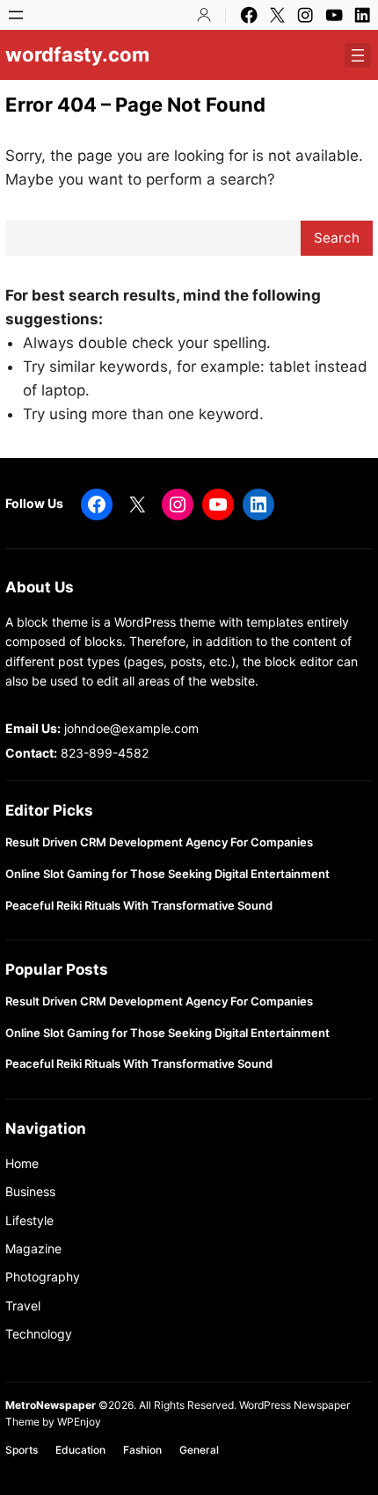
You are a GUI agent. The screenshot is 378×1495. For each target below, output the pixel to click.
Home (22, 1163)
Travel (22, 1305)
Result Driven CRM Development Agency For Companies (159, 842)
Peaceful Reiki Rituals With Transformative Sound (139, 905)
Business (30, 1191)
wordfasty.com (77, 54)
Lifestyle (29, 1220)
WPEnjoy (79, 1421)
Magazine (33, 1248)
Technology (38, 1333)
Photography (42, 1276)
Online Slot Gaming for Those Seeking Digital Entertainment (167, 874)
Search (337, 237)
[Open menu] (15, 14)
